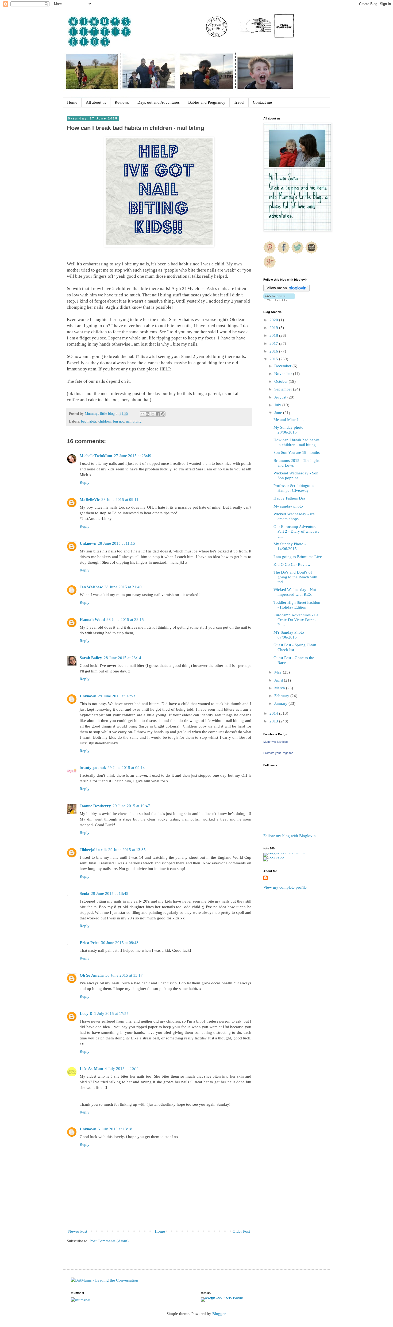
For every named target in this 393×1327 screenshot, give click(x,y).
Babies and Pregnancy (206, 102)
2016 (274, 351)
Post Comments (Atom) (109, 1241)
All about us (96, 102)
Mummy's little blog (275, 741)
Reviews (122, 102)
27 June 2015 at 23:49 (132, 456)
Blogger (218, 1313)
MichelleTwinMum (96, 456)
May (278, 672)
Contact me (262, 102)
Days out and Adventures (158, 102)
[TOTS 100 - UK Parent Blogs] (285, 853)
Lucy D (86, 1013)
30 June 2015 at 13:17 (124, 975)
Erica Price (89, 943)
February (282, 696)
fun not (118, 421)
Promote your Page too (278, 753)
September (283, 389)
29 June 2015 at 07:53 (116, 696)
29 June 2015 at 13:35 (127, 850)
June (278, 413)
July (278, 405)
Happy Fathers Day (289, 498)
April (279, 680)
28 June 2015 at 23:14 (122, 658)
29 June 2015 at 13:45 (109, 893)
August (280, 397)
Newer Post (77, 1231)
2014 (274, 713)
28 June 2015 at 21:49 (123, 587)
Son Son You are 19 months (296, 452)
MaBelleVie (90, 499)
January (281, 703)
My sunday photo (288, 506)
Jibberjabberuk (93, 850)
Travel (239, 102)
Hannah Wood (92, 619)
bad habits (88, 421)
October (281, 381)
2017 (274, 343)
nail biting (133, 421)
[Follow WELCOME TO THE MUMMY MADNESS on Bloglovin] (286, 290)
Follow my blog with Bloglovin (289, 836)
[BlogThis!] (147, 414)
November (283, 374)
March (280, 688)
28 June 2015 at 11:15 (116, 543)
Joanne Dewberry (95, 806)
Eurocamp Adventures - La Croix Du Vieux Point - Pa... (295, 620)
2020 (274, 320)
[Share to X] (152, 414)
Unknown (88, 543)
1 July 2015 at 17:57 (111, 1013)
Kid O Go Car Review (291, 564)
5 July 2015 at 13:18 (115, 1129)
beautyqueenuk (93, 767)
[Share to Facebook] (157, 414)
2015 (274, 359)
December (283, 366)
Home (72, 102)
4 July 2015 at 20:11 (122, 1068)
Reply (85, 482)
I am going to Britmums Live (297, 557)
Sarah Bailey (91, 658)
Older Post (241, 1231)
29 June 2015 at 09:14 (126, 767)
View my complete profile (285, 887)
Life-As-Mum (91, 1068)
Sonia (84, 893)
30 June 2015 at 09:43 (119, 943)
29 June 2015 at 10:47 (131, 806)
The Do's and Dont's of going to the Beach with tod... (295, 577)
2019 (274, 328)
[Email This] (142, 414)
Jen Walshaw (91, 587)
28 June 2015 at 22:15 (125, 619)
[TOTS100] (273, 857)
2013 (274, 721)
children (104, 421)
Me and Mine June (289, 419)
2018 (274, 335)
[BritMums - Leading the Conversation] (104, 1280)
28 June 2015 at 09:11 (119, 499)
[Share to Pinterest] (162, 414)
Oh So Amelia (92, 975)
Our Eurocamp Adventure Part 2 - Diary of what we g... (296, 531)
